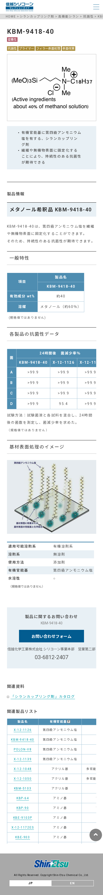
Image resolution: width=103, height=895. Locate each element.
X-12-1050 (23, 778)
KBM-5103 (23, 788)
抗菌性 (88, 16)
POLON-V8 (23, 749)
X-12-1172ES (23, 827)
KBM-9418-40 (22, 739)
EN (72, 883)
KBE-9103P (22, 817)
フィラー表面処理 (48, 48)
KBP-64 (22, 798)
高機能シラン (68, 16)
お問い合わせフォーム (52, 636)
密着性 (12, 39)
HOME (11, 16)
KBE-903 (22, 837)
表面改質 (68, 48)
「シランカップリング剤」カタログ (43, 697)
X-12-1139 (23, 759)
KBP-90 (22, 808)
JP (30, 883)
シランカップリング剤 (37, 16)
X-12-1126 (23, 730)
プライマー (26, 48)
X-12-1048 (23, 769)
